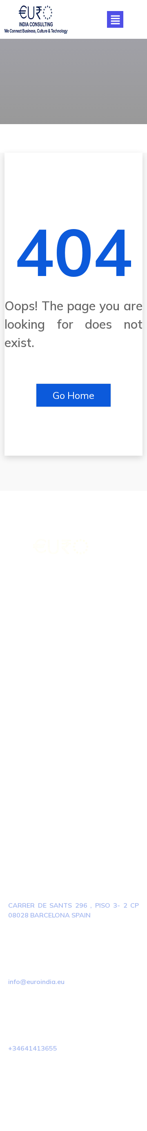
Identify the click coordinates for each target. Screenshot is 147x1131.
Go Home (73, 395)
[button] (115, 19)
